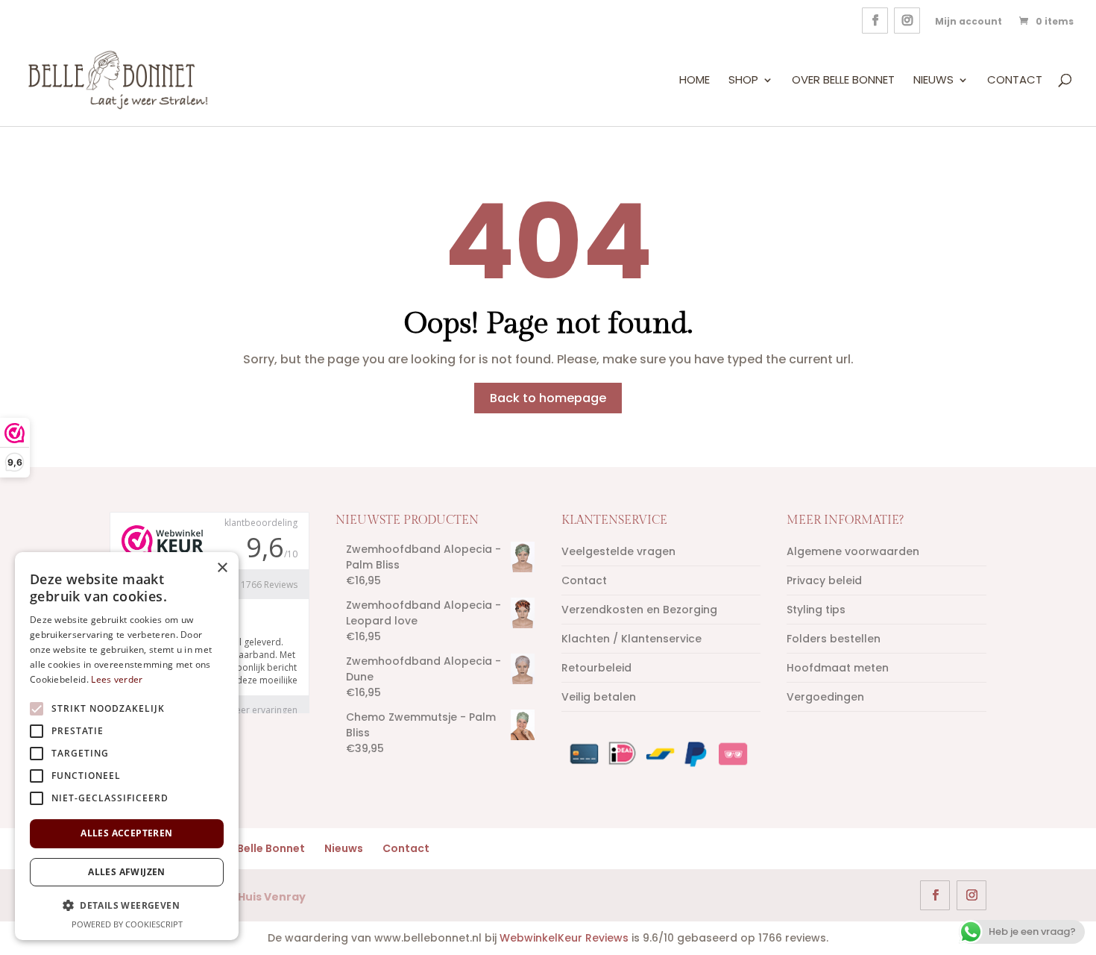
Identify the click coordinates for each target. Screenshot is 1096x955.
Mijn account (968, 21)
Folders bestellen (834, 638)
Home (694, 80)
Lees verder (116, 679)
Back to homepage (548, 398)
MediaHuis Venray (254, 896)
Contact (1014, 80)
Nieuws (933, 80)
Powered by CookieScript (127, 924)
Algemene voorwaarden (853, 551)
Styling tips (816, 609)
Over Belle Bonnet (843, 80)
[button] (127, 905)
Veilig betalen (598, 696)
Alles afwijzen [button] (127, 871)
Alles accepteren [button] (126, 833)
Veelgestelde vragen (618, 551)
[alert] (127, 746)
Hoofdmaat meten (838, 667)
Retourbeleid (596, 667)
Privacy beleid (824, 580)
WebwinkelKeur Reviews (564, 937)
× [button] (221, 568)
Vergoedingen (825, 696)
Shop (743, 80)
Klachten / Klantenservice (631, 638)
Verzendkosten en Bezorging (639, 609)
